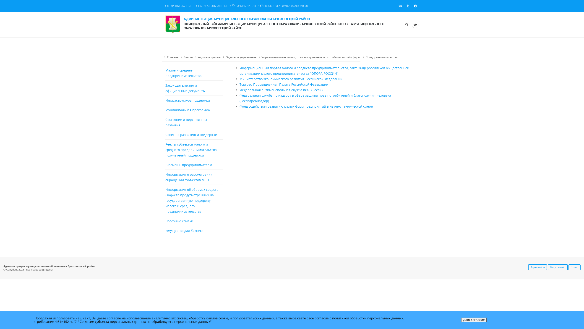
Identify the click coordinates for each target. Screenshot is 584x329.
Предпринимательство (381, 57)
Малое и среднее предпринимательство (183, 73)
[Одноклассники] (407, 6)
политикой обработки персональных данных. (368, 318)
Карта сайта (537, 267)
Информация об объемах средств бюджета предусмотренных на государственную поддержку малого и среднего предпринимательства (191, 200)
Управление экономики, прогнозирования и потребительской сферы (310, 57)
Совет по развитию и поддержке (191, 135)
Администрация (209, 57)
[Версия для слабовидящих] (415, 24)
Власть (188, 57)
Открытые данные (179, 6)
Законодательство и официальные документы (185, 88)
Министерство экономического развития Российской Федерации (291, 79)
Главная (172, 57)
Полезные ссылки (179, 221)
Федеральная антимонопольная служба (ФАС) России (281, 90)
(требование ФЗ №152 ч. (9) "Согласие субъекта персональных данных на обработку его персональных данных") (123, 321)
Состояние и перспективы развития (186, 122)
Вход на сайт (558, 267)
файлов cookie (217, 318)
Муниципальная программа (187, 110)
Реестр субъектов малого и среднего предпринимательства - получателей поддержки (192, 149)
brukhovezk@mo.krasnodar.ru (286, 6)
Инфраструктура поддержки (187, 100)
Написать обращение (213, 6)
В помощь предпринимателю (188, 165)
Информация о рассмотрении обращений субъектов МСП (189, 177)
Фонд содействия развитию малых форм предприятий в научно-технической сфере (306, 106)
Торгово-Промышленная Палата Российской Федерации (284, 84)
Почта (574, 267)
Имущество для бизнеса (184, 230)
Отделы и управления (241, 57)
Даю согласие (474, 320)
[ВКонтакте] (400, 6)
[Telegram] (415, 6)
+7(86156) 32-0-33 (245, 6)
